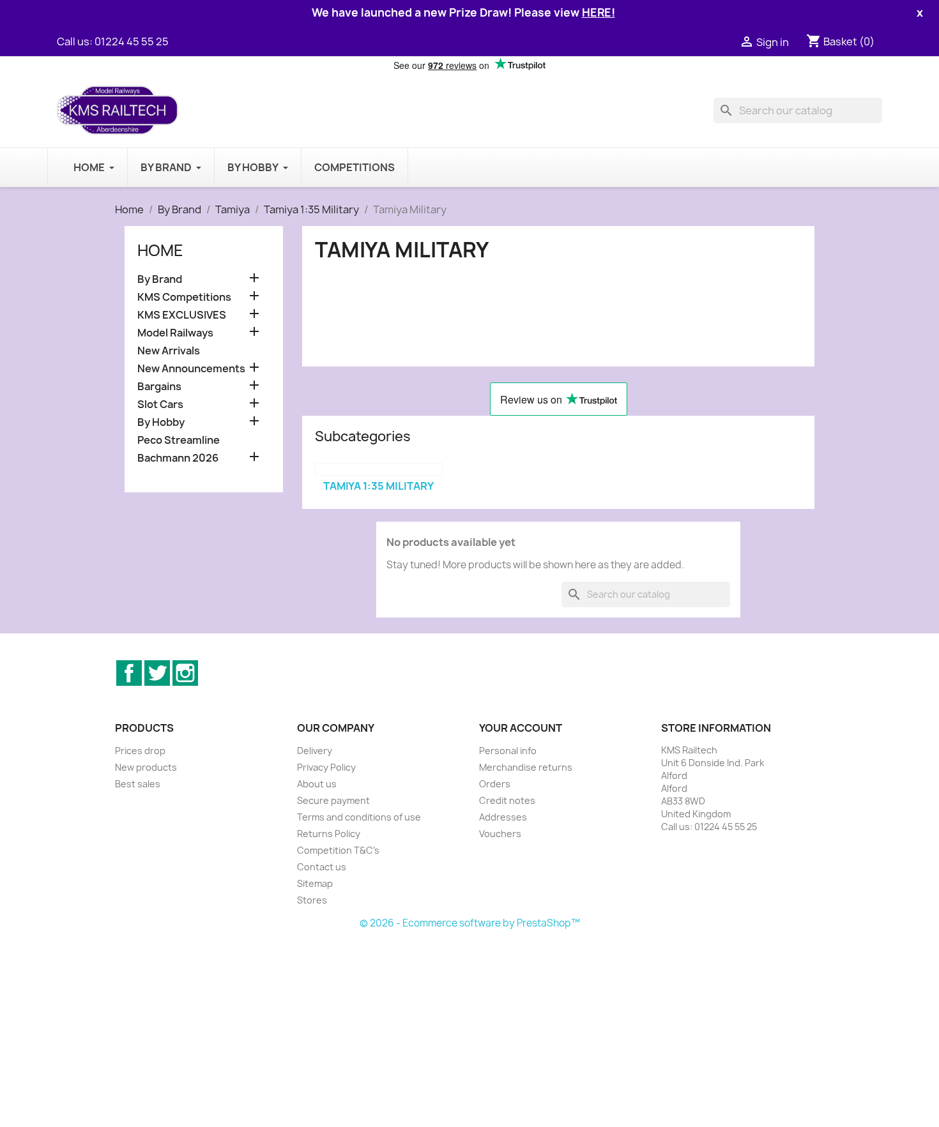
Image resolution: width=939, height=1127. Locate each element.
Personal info (508, 751)
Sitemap (315, 883)
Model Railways (175, 333)
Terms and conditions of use (359, 817)
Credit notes (507, 800)
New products (146, 767)
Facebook (129, 673)
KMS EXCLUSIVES (181, 315)
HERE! (598, 12)
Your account (520, 728)
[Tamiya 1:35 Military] (379, 469)
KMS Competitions (184, 297)
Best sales (137, 784)
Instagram (185, 673)
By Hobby (161, 422)
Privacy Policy (326, 767)
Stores (312, 900)
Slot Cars (160, 404)
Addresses (503, 817)
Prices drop (140, 751)
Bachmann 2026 (177, 458)
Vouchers (500, 834)
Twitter (157, 673)
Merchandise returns (525, 767)
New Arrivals (168, 351)
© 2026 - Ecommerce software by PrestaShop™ (470, 923)
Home (160, 250)
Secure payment (333, 800)
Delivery (314, 751)
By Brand (159, 279)
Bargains (159, 386)
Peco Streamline (178, 440)
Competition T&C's (338, 850)
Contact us (321, 867)
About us (317, 784)
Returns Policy (328, 834)
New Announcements (191, 368)
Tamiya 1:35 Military (378, 486)
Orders (494, 784)
